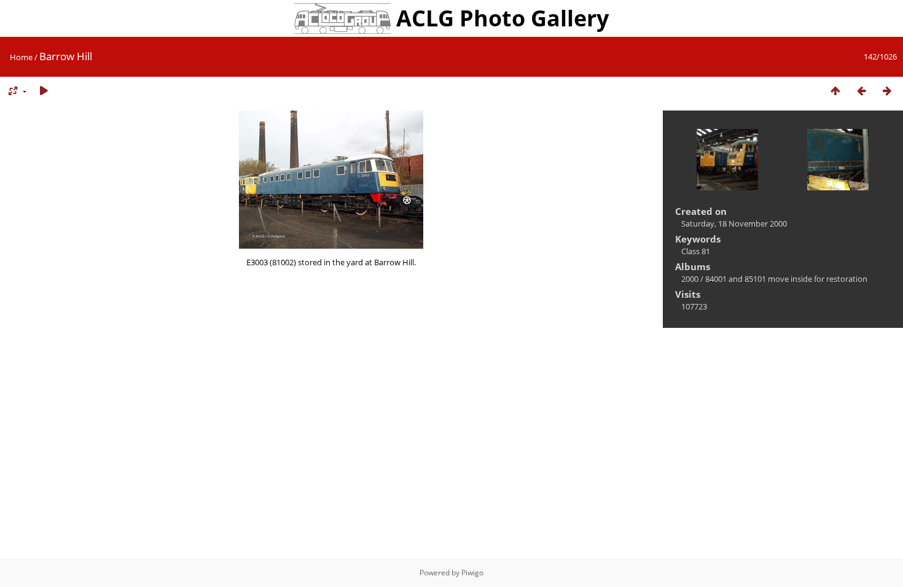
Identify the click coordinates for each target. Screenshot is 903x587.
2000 (689, 278)
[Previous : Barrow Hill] (861, 91)
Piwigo (472, 572)
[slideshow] (44, 91)
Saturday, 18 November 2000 (734, 223)
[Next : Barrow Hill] (887, 91)
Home (21, 57)
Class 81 (695, 251)
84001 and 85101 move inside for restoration (786, 278)
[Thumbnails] (835, 91)
